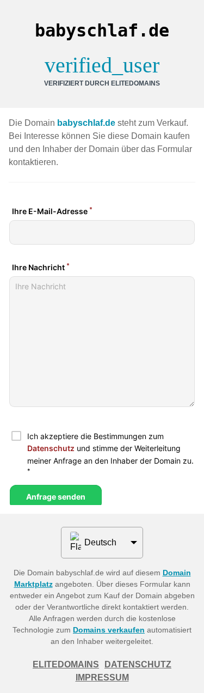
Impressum (102, 677)
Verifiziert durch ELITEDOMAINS (102, 83)
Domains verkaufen (109, 629)
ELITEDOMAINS (66, 664)
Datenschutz (137, 664)
